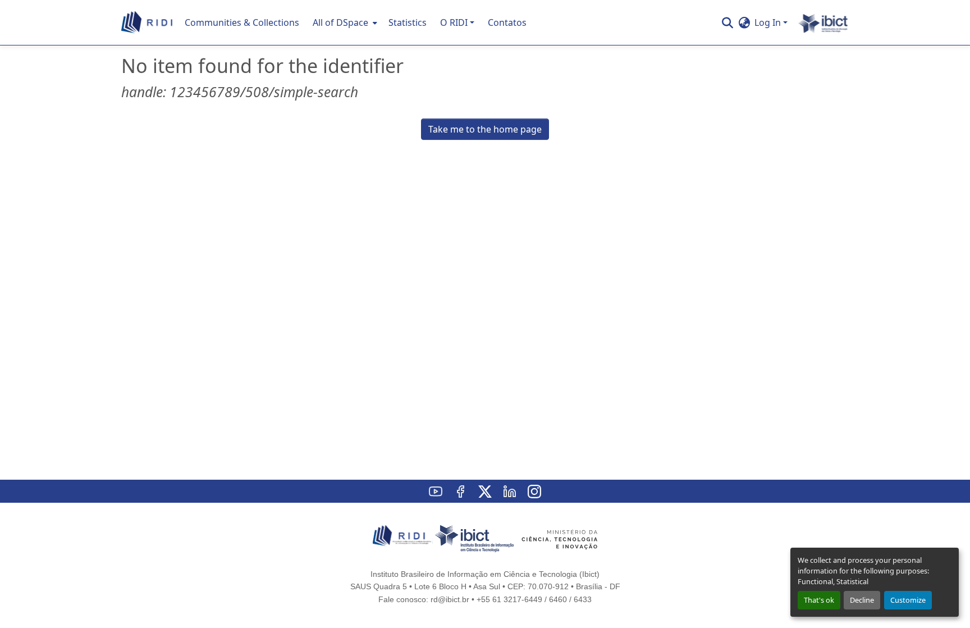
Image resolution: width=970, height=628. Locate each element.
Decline (862, 600)
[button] (147, 22)
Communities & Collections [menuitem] (242, 22)
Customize (908, 600)
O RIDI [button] (454, 22)
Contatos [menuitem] (507, 22)
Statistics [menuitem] (407, 22)
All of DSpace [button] (340, 22)
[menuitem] (343, 22)
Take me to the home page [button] (485, 129)
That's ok (819, 600)
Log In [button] (768, 22)
